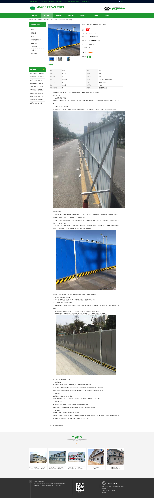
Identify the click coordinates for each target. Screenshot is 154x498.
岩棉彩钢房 (34, 46)
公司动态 (83, 15)
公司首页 (34, 15)
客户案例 (95, 15)
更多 (44, 69)
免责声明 (48, 485)
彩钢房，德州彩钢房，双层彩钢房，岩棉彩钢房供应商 (37, 96)
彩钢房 (32, 29)
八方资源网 (42, 485)
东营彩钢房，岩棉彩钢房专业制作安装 (37, 93)
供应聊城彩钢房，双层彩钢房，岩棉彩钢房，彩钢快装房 (37, 83)
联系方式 (107, 15)
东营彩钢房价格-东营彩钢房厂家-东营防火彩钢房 (37, 76)
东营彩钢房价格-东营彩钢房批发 (37, 90)
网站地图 (58, 485)
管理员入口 (53, 485)
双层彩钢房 (34, 43)
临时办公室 (34, 53)
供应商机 (46, 15)
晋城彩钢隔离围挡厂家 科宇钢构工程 (37, 103)
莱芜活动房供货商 (95, 468)
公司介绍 (71, 15)
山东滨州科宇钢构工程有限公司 (51, 483)
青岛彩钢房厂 (76, 468)
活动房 (32, 36)
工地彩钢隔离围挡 (48, 19)
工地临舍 (33, 50)
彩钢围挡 (33, 33)
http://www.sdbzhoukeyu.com (56, 425)
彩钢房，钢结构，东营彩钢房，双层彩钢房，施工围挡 (37, 86)
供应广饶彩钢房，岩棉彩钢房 (37, 73)
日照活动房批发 (115, 468)
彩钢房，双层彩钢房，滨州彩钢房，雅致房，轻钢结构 (37, 80)
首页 (35, 19)
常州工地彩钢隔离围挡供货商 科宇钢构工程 (37, 99)
